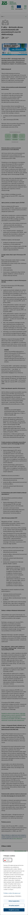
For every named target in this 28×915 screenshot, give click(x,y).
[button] (8, 860)
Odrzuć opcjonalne (14, 901)
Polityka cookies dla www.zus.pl (12, 893)
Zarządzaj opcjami (14, 905)
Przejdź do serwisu (14, 910)
